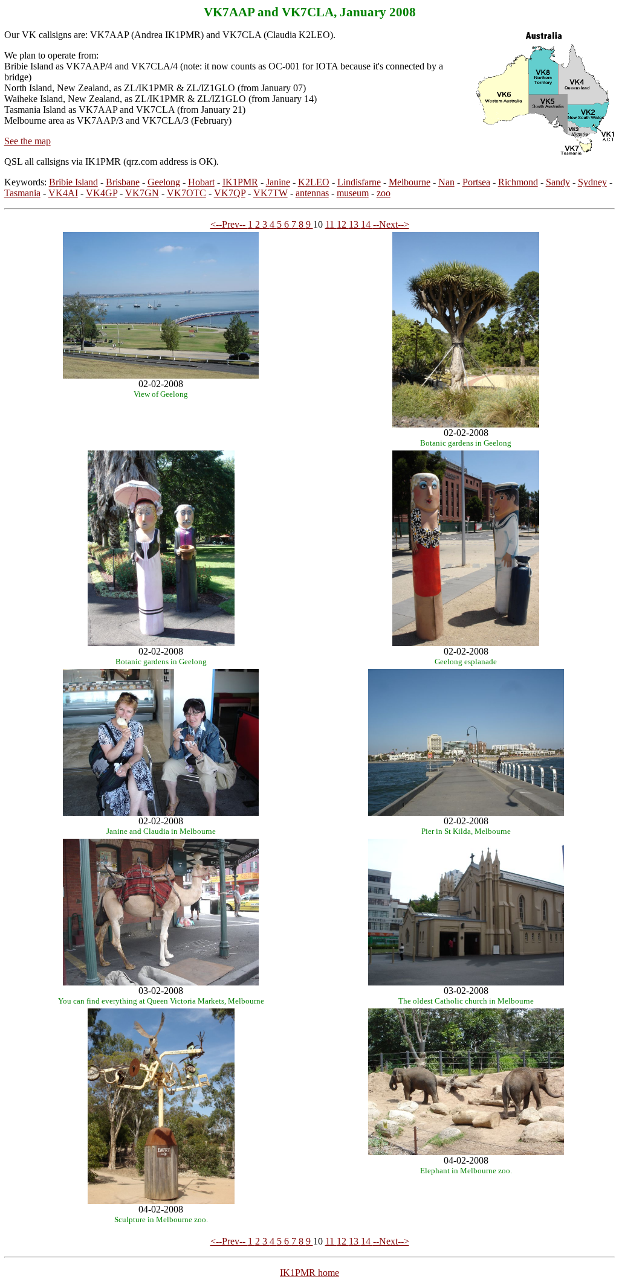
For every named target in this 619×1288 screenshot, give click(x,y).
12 (343, 224)
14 (367, 224)
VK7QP (229, 193)
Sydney (592, 182)
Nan (446, 182)
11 (331, 224)
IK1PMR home (309, 1272)
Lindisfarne (359, 182)
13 (355, 224)
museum (353, 193)
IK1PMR (240, 182)
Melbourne (409, 182)
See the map (27, 141)
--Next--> (391, 224)
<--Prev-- (229, 224)
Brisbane (123, 182)
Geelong (163, 182)
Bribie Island (73, 182)
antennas (312, 193)
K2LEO (313, 182)
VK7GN (142, 193)
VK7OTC (186, 193)
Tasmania (22, 193)
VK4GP (101, 193)
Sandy (558, 182)
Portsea (476, 182)
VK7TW (270, 193)
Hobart (201, 182)
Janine (278, 182)
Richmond (518, 182)
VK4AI (63, 193)
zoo (384, 193)
